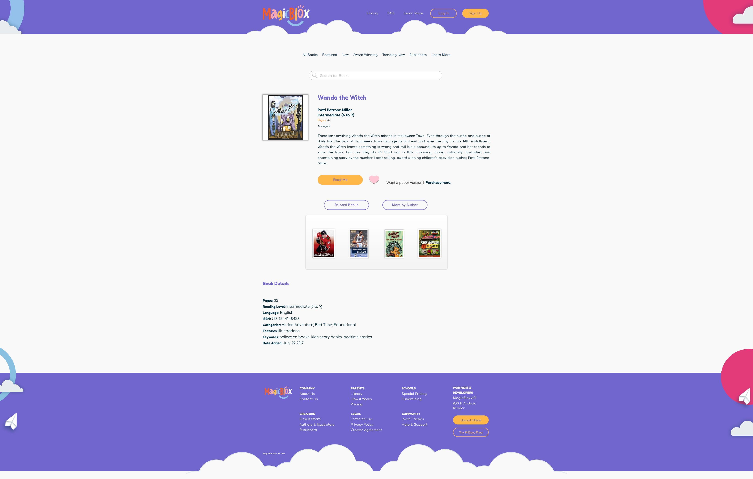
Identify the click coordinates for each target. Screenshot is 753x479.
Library (372, 13)
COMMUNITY (411, 414)
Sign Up (475, 13)
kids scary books (326, 337)
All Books (310, 54)
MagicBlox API (464, 398)
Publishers (418, 54)
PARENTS (358, 388)
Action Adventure (297, 325)
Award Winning (365, 54)
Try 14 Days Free (471, 432)
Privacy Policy (362, 424)
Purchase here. (438, 182)
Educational (345, 325)
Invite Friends (413, 419)
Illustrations (289, 331)
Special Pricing (414, 394)
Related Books (352, 205)
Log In (443, 13)
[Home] (286, 15)
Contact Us (309, 399)
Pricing (356, 404)
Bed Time (323, 325)
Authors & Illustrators (317, 424)
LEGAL (356, 414)
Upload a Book (471, 420)
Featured (329, 54)
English (286, 313)
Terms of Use (361, 419)
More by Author (405, 205)
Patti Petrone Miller (335, 109)
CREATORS (307, 414)
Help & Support (414, 424)
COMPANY (307, 388)
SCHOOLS (409, 388)
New (345, 54)
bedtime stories (358, 337)
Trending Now (393, 54)
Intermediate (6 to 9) (336, 115)
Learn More (413, 13)
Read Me (340, 180)
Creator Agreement (366, 430)
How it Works (361, 399)
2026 (282, 454)
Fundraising (412, 399)
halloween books (294, 337)
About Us (307, 394)
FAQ (391, 13)
